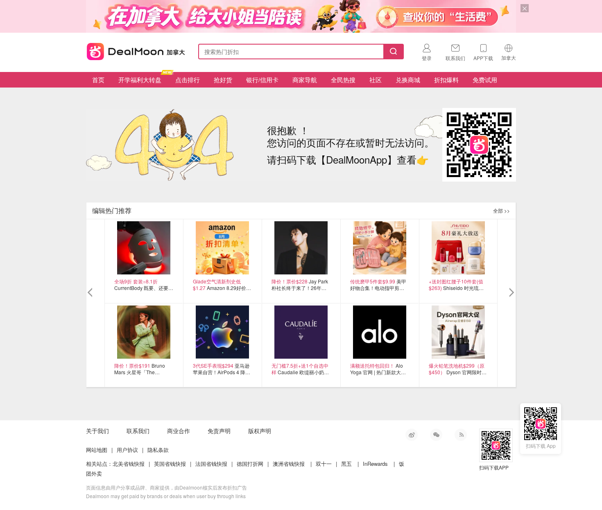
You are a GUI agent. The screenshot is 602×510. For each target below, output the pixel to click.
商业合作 (178, 431)
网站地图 (96, 450)
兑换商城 (408, 79)
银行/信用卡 (262, 79)
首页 (98, 79)
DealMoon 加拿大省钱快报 (133, 50)
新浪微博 (411, 435)
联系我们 (138, 431)
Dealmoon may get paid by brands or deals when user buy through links (166, 495)
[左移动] (91, 293)
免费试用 (485, 79)
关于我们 (97, 431)
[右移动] (511, 293)
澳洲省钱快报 (289, 463)
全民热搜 (343, 79)
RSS (461, 435)
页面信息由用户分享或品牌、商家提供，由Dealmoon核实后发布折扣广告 (166, 487)
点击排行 (187, 79)
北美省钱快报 (129, 463)
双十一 (324, 463)
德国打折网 (250, 463)
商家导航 (304, 79)
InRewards (375, 463)
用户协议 (127, 450)
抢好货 (223, 79)
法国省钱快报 (211, 463)
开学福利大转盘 (139, 79)
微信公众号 (436, 435)
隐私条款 (158, 450)
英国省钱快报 (170, 463)
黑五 (346, 463)
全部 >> (501, 210)
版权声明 (259, 431)
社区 (375, 79)
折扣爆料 (446, 79)
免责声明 (219, 431)
